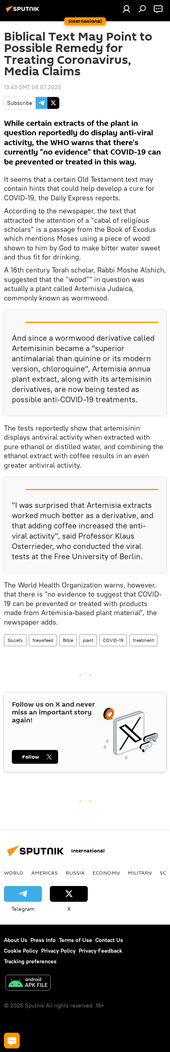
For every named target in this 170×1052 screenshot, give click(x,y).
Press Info (43, 940)
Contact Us (109, 940)
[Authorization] (126, 9)
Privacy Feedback (100, 950)
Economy (106, 872)
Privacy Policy (58, 950)
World (13, 872)
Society (15, 640)
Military (140, 872)
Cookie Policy (21, 950)
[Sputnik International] (23, 11)
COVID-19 (113, 640)
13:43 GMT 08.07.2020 (32, 87)
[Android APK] (28, 983)
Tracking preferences (30, 961)
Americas (44, 872)
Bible (68, 640)
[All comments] (12, 1040)
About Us (15, 940)
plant (88, 640)
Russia (75, 872)
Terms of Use (75, 940)
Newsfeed (42, 640)
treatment (143, 640)
